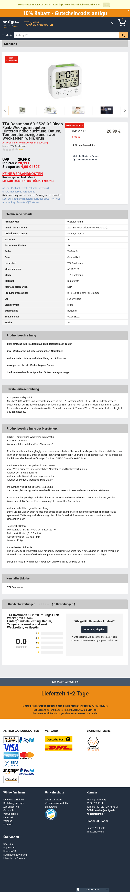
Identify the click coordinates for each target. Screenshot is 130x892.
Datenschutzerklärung (15, 854)
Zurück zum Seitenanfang (65, 681)
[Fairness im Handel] (93, 750)
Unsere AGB (9, 851)
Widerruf (7, 824)
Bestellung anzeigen (13, 803)
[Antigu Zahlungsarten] (11, 742)
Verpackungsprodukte (56, 803)
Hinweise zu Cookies (14, 858)
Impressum (9, 847)
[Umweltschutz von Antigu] (51, 819)
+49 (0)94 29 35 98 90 (106, 806)
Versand (7, 821)
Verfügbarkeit (10, 813)
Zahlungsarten (11, 806)
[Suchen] (123, 35)
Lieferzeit (8, 817)
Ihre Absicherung (95, 831)
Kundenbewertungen (21, 604)
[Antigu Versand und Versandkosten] (58, 749)
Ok (106, 4)
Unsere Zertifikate (96, 828)
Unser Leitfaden (53, 799)
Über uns (8, 844)
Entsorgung (51, 806)
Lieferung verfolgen (13, 799)
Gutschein (8, 810)
